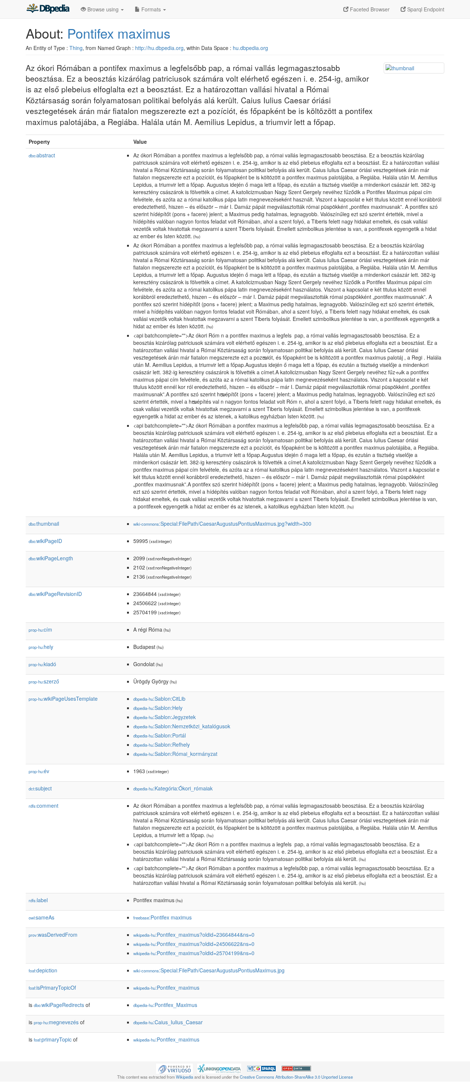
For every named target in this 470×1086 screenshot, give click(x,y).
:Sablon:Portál (159, 735)
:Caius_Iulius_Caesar (168, 1022)
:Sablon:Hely (157, 707)
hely (41, 646)
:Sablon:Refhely (161, 744)
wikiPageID (45, 540)
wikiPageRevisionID (55, 593)
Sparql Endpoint (425, 9)
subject (40, 788)
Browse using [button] (103, 9)
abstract (42, 155)
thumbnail (44, 523)
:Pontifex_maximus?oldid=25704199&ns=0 (193, 953)
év (39, 771)
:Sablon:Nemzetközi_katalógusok (181, 726)
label (38, 900)
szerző (44, 681)
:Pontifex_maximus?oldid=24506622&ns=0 (193, 943)
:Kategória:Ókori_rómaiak (173, 788)
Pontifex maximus (118, 33)
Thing (76, 47)
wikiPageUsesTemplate (63, 698)
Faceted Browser (369, 9)
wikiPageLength (51, 558)
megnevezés (56, 1022)
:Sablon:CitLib (159, 698)
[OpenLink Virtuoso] (174, 1068)
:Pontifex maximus (162, 917)
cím (40, 629)
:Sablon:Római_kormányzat (175, 753)
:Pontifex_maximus (166, 987)
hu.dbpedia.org (250, 47)
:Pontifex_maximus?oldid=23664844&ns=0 (193, 934)
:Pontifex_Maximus (165, 1004)
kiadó (42, 664)
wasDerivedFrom (53, 934)
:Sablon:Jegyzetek (164, 717)
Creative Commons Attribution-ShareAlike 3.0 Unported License (296, 1077)
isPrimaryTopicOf (52, 987)
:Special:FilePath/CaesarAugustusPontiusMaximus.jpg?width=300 (222, 523)
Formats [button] (151, 9)
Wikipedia (184, 1077)
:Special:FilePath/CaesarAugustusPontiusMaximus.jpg (209, 970)
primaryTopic (53, 1039)
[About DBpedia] (47, 9)
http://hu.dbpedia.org (159, 47)
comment (43, 805)
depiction (43, 970)
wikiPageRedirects (59, 1004)
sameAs (41, 917)
